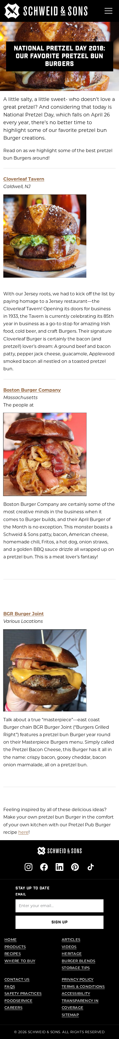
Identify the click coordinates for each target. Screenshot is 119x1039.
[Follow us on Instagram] (28, 867)
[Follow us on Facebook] (44, 867)
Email (20, 894)
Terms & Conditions (83, 986)
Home (10, 939)
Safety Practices (23, 993)
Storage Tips (76, 967)
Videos (69, 946)
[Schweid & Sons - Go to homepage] (45, 11)
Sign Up (59, 922)
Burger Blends (78, 960)
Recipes (12, 953)
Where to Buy (19, 960)
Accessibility (76, 993)
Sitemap (70, 1014)
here (23, 832)
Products (15, 946)
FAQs (9, 986)
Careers (13, 1007)
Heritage (72, 953)
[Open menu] (108, 11)
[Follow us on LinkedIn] (59, 867)
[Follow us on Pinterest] (75, 867)
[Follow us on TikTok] (90, 867)
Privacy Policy (78, 979)
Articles (71, 939)
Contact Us (17, 979)
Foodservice (18, 1000)
